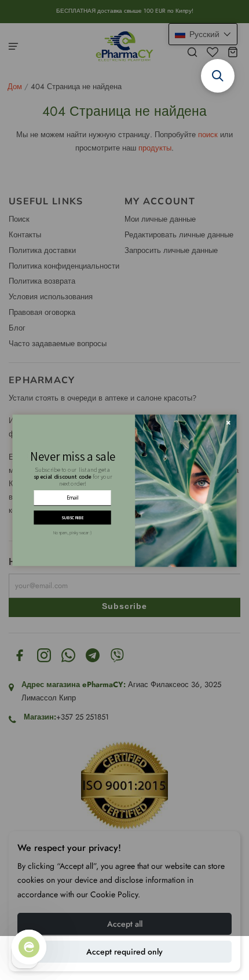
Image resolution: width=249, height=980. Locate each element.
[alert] (124, 490)
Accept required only (124, 951)
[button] (218, 76)
